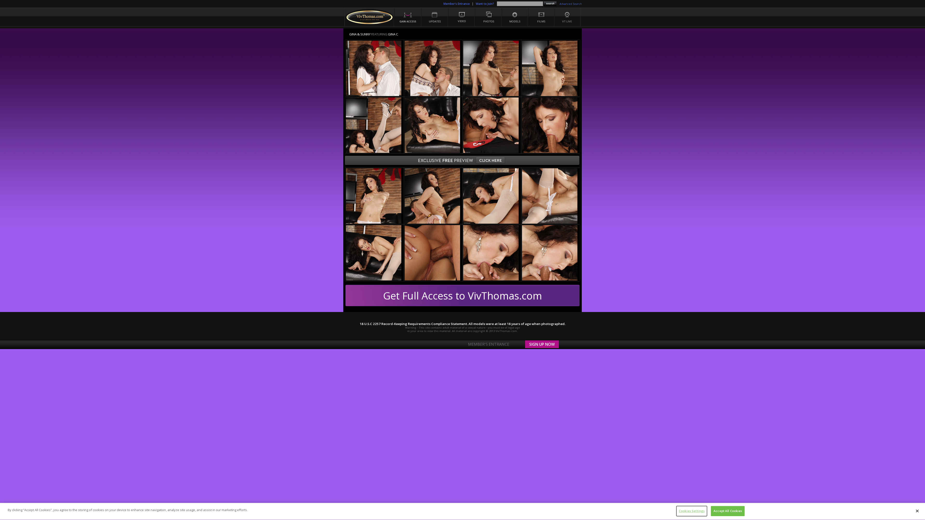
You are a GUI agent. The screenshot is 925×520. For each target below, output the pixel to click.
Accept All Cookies (728, 511)
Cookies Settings (692, 511)
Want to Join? (485, 4)
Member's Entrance (456, 4)
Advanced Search (571, 4)
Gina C (393, 34)
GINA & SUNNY (359, 34)
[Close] (917, 511)
